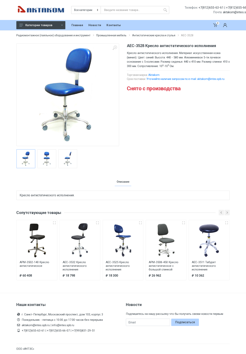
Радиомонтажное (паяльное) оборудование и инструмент (53, 35)
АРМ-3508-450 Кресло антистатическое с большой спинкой (163, 265)
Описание (123, 181)
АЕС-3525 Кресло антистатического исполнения (118, 265)
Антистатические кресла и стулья (153, 35)
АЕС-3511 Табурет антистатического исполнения (204, 265)
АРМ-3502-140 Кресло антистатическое (34, 264)
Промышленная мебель (111, 35)
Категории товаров (38, 25)
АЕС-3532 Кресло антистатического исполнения (75, 265)
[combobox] (131, 10)
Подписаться (185, 322)
